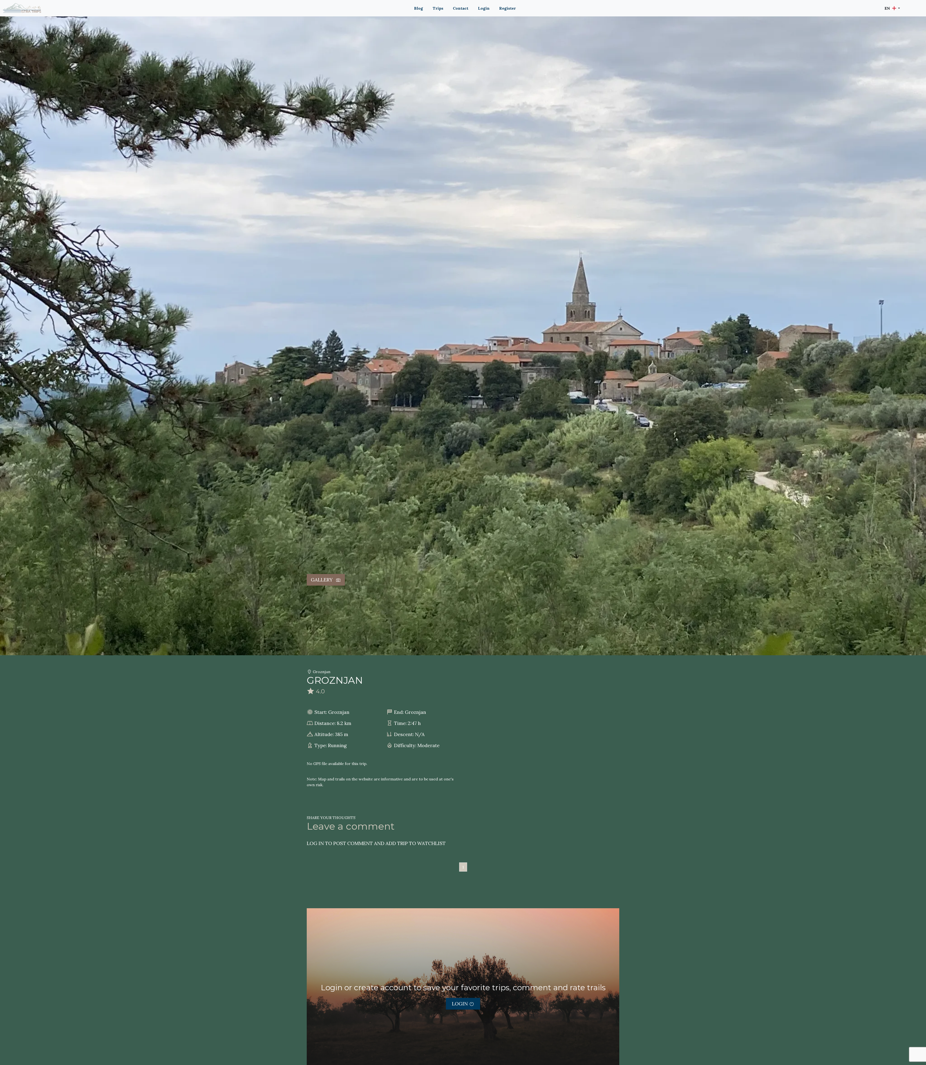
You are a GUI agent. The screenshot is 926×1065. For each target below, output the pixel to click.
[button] (892, 8)
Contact (460, 8)
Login (484, 8)
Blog (418, 8)
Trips (438, 8)
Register (507, 8)
